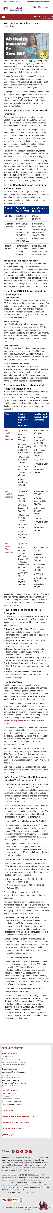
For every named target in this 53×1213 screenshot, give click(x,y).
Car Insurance (7, 1056)
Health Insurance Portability (12, 1104)
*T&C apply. (29, 1192)
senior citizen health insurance (32, 138)
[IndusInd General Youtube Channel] (30, 1151)
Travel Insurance (9, 1069)
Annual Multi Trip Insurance (12, 1086)
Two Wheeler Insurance (11, 1059)
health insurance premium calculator (23, 908)
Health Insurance (10, 1090)
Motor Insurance (9, 1053)
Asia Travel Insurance (10, 1080)
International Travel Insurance (13, 1072)
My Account (43, 7)
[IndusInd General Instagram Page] (26, 1151)
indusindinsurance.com (11, 1175)
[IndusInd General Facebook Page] (13, 1151)
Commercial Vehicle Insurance (14, 1065)
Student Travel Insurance (11, 1078)
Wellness (5, 1096)
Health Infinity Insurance (11, 1101)
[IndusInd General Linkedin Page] (17, 1151)
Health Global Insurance (11, 1099)
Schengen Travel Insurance (12, 1075)
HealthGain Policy (9, 1093)
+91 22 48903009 (43, 16)
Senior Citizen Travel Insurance (14, 1083)
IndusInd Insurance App (24, 757)
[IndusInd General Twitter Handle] (21, 1151)
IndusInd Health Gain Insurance (10, 494)
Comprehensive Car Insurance (14, 1062)
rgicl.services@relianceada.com (33, 1)
